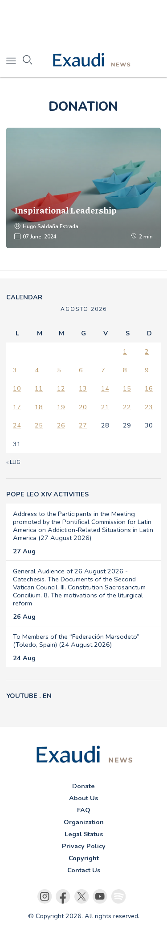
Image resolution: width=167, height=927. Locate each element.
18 (39, 407)
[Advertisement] (83, 22)
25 (39, 425)
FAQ (83, 810)
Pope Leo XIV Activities (47, 494)
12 (61, 388)
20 (83, 407)
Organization (84, 822)
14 (105, 388)
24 (17, 425)
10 (17, 388)
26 (61, 425)
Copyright (84, 858)
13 (83, 388)
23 (149, 407)
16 (149, 388)
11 (39, 388)
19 (61, 407)
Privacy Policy (84, 846)
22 (127, 407)
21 (105, 407)
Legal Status (84, 834)
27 (83, 425)
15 (127, 388)
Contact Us (83, 870)
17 (17, 407)
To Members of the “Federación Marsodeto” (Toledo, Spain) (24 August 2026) (76, 640)
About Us (83, 798)
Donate (83, 786)
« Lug (13, 462)
